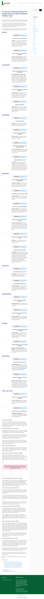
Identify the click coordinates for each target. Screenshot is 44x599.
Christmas (34, 25)
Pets (33, 45)
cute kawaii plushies (22, 368)
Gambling (34, 35)
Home (34, 39)
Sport (34, 47)
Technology (35, 48)
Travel (34, 51)
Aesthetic (34, 19)
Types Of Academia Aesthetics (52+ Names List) (10, 571)
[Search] (40, 10)
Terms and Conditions (20, 597)
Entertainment (35, 29)
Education (34, 28)
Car (33, 23)
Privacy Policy (25, 597)
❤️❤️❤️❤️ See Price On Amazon (19, 35)
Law (33, 41)
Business (34, 22)
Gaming (34, 37)
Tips (33, 50)
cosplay (34, 26)
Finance (34, 32)
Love (34, 42)
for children (14, 401)
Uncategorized (35, 53)
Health (34, 38)
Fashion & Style (5, 569)
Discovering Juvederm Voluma (7, 570)
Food (34, 34)
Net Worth (34, 44)
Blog (34, 20)
